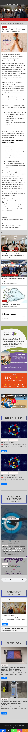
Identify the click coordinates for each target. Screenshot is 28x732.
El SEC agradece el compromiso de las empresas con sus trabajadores (13, 549)
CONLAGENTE (13, 10)
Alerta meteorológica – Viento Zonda (11, 304)
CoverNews (10, 727)
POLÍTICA (15, 250)
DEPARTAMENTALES (16, 3)
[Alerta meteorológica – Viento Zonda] (14, 294)
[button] (2, 19)
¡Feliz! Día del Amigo (8, 567)
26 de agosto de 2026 (13, 257)
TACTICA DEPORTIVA (21, 4)
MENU (14, 4)
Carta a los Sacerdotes (9, 600)
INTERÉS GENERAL (13, 440)
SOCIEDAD (15, 518)
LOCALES (4, 27)
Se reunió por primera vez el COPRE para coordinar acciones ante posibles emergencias (13, 254)
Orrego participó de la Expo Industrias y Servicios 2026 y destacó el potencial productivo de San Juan (13, 280)
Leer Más (4, 451)
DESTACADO (5, 250)
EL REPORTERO (6, 31)
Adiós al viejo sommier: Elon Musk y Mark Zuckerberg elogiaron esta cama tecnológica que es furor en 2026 (13, 669)
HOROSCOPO (5, 440)
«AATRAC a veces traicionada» (9, 523)
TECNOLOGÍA (5, 665)
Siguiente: (11, 225)
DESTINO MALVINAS (6, 4)
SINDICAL (10, 518)
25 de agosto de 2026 (13, 306)
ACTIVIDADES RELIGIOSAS (8, 615)
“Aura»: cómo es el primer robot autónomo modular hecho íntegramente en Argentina (14, 703)
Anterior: (12, 219)
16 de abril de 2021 (14, 31)
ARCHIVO (8, 3)
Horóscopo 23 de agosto (8, 475)
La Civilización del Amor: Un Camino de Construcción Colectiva (13, 629)
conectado (15, 316)
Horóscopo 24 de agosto (8, 442)
